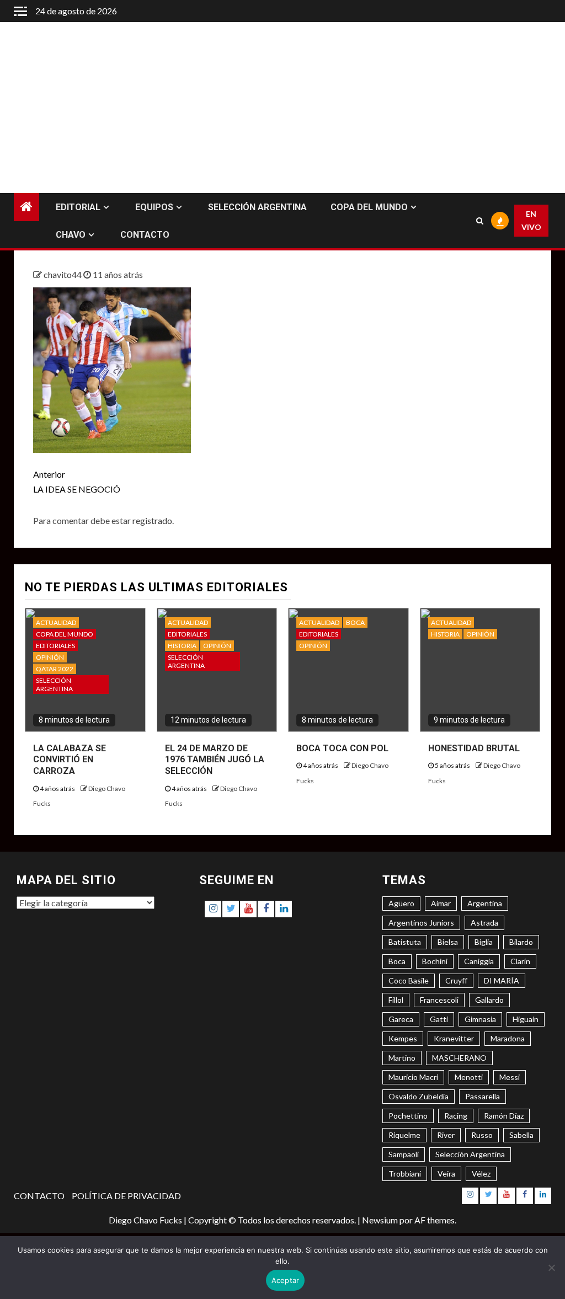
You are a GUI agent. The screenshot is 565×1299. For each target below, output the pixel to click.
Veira (446, 1173)
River (446, 1135)
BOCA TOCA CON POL (342, 748)
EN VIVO (531, 220)
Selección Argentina (470, 1154)
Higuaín (526, 1019)
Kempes (402, 1038)
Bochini (434, 961)
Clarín (520, 961)
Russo (482, 1135)
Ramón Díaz (504, 1115)
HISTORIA (182, 646)
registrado (152, 520)
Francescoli (439, 999)
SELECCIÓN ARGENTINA (257, 207)
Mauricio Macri (413, 1077)
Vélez (481, 1173)
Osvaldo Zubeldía (418, 1096)
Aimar (441, 903)
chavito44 (63, 274)
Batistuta (404, 942)
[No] (551, 1267)
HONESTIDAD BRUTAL (474, 748)
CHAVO (71, 234)
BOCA (355, 622)
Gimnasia (480, 1019)
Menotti (469, 1077)
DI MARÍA (501, 980)
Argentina (484, 903)
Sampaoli (403, 1154)
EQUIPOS (154, 207)
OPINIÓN (50, 657)
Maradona (508, 1038)
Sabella (521, 1135)
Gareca (400, 1019)
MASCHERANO (459, 1057)
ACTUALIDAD (56, 622)
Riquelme (404, 1135)
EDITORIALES (55, 646)
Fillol (395, 999)
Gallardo (489, 999)
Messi (509, 1077)
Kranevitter (454, 1038)
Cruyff (456, 980)
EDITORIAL (78, 207)
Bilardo (521, 942)
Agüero (401, 903)
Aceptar (285, 1280)
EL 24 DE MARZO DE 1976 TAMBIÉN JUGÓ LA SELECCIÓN (214, 760)
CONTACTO (144, 234)
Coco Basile (408, 980)
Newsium (380, 1220)
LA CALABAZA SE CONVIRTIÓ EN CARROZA (69, 760)
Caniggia (479, 961)
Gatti (439, 1019)
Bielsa (448, 942)
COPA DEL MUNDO (369, 207)
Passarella (482, 1096)
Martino (401, 1057)
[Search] (479, 220)
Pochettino (408, 1115)
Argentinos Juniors (421, 922)
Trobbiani (404, 1173)
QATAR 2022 (54, 669)
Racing (455, 1115)
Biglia (484, 942)
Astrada (484, 922)
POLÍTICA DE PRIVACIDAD (126, 1195)
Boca (397, 961)
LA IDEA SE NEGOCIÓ (76, 481)
